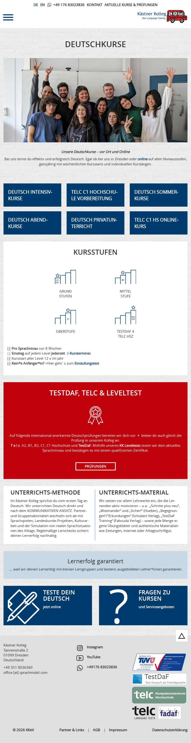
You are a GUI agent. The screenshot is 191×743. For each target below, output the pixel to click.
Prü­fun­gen (95, 466)
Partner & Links (71, 729)
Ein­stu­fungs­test (87, 363)
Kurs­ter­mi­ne (80, 353)
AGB (96, 729)
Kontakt (94, 4)
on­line (142, 158)
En (42, 4)
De (36, 4)
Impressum (118, 729)
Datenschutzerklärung (170, 729)
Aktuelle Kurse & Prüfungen (131, 4)
